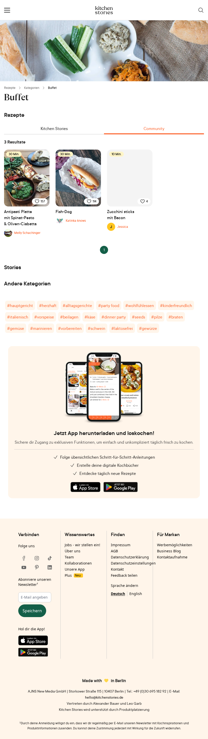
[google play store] (120, 487)
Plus (73, 575)
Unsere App (75, 569)
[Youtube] (23, 567)
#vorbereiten (70, 328)
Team (69, 557)
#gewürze (148, 328)
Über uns (72, 551)
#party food (108, 305)
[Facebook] (23, 558)
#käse (89, 317)
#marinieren (41, 328)
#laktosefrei (122, 328)
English (135, 593)
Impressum (120, 544)
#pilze (156, 317)
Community (154, 128)
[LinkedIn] (49, 567)
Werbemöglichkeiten (174, 544)
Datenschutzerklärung (130, 557)
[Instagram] (36, 558)
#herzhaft (48, 305)
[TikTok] (49, 558)
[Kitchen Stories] (104, 10)
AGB (114, 551)
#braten (175, 317)
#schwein (96, 328)
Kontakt (117, 569)
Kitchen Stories (54, 128)
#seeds (138, 317)
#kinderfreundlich (176, 305)
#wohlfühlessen (139, 305)
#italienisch (17, 317)
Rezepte (9, 88)
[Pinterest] (36, 567)
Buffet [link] (52, 88)
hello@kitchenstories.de (104, 697)
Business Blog (169, 551)
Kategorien (31, 88)
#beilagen (69, 317)
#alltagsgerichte (77, 305)
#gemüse (15, 328)
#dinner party (113, 317)
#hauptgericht (20, 305)
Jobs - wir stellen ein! (82, 544)
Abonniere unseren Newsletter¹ (34, 582)
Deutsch (118, 593)
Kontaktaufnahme (172, 557)
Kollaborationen (78, 563)
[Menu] (7, 10)
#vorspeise (44, 317)
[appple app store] (85, 487)
